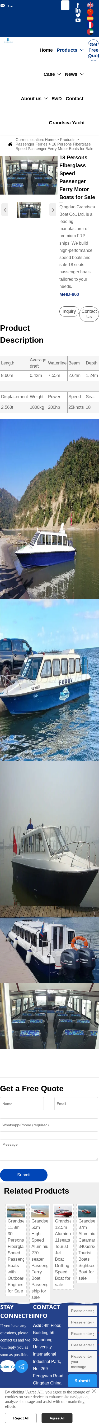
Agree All (57, 1418)
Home (50, 139)
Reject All (21, 1418)
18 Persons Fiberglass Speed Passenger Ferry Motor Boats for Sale (54, 146)
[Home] (8, 40)
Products (68, 139)
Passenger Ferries (32, 144)
